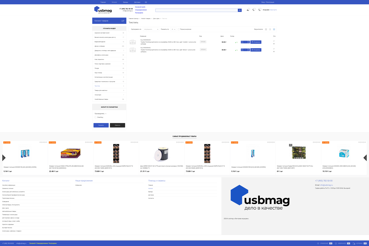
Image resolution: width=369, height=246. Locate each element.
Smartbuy (100, 117)
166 (123, 99)
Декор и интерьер (100, 46)
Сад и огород (98, 72)
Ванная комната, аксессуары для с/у (105, 37)
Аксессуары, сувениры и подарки (11, 231)
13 (123, 41)
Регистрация (270, 2)
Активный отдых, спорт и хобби (11, 221)
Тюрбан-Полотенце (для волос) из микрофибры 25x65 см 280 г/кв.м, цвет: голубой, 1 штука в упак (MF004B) (168, 43)
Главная (103, 2)
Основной (32, 243)
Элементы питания (7, 188)
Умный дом (98, 95)
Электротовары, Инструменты (11, 204)
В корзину (257, 42)
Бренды (125, 2)
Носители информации (8, 185)
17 (123, 37)
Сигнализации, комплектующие (104, 77)
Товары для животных (101, 90)
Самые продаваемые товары (184, 136)
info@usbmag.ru (128, 11)
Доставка (137, 2)
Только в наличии (185, 29)
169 (123, 59)
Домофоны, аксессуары (101, 55)
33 (123, 68)
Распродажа (139, 12)
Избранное (78, 185)
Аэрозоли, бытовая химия (102, 33)
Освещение (5, 201)
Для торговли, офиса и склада (10, 218)
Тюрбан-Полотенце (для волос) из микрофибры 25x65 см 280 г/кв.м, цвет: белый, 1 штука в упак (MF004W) (168, 51)
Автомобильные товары (9, 211)
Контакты (151, 198)
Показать (101, 125)
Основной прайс (140, 7)
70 (123, 81)
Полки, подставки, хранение (102, 64)
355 (123, 46)
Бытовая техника (7, 227)
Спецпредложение (141, 10)
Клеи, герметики (99, 59)
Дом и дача (5, 208)
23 (123, 55)
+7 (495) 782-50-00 (126, 9)
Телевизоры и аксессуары (9, 214)
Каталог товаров (101, 21)
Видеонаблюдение (100, 41)
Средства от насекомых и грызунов (105, 81)
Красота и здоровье (8, 224)
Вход (263, 2)
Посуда (97, 68)
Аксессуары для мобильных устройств (13, 191)
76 (123, 64)
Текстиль (97, 86)
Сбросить (117, 125)
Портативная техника (8, 198)
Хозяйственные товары (101, 99)
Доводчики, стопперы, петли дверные (105, 50)
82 (123, 72)
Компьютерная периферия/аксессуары (13, 195)
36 (123, 33)
